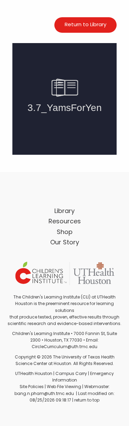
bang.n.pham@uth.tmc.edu (44, 394)
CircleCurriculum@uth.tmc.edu (64, 347)
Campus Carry (71, 374)
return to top (86, 400)
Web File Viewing (64, 387)
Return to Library (85, 25)
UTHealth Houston (33, 374)
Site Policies (32, 387)
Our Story (64, 243)
